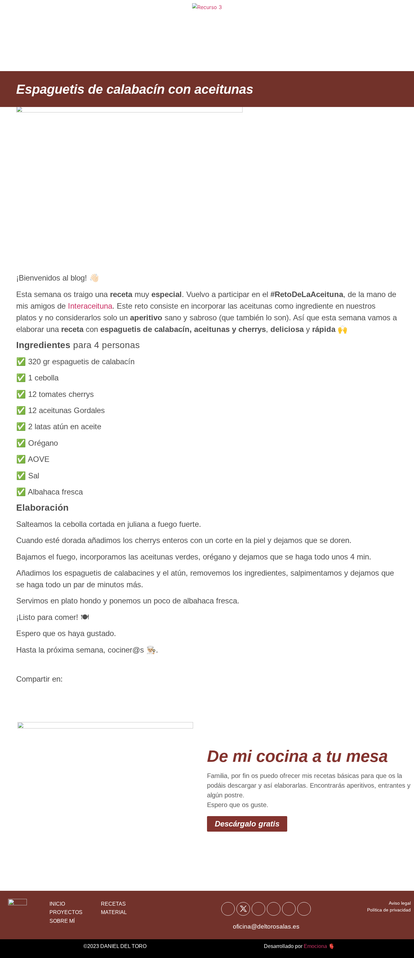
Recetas (141, 19)
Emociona (315, 946)
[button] (23, 693)
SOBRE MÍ (62, 921)
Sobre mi (274, 19)
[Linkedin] (304, 909)
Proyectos (278, 51)
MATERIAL (114, 912)
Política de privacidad (389, 909)
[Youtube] (258, 909)
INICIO (57, 904)
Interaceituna (90, 306)
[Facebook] (228, 909)
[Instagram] (273, 909)
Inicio (106, 19)
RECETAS (113, 904)
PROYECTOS (65, 912)
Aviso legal (400, 903)
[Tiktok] (289, 909)
